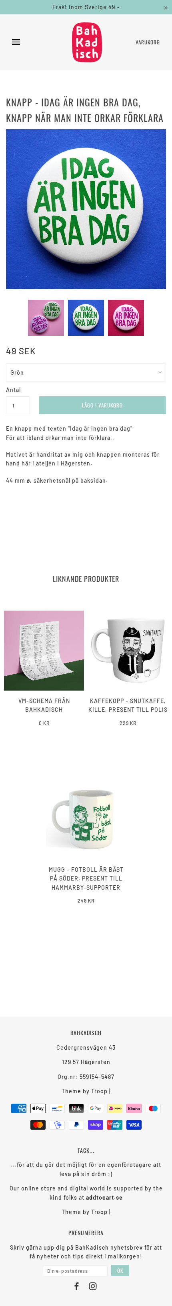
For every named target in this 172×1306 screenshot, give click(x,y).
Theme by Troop (85, 1091)
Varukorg (148, 42)
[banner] (87, 42)
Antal (13, 389)
